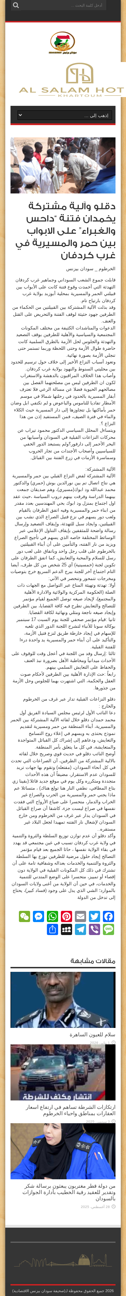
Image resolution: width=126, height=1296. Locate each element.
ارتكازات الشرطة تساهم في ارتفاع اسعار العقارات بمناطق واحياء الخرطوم (70, 1110)
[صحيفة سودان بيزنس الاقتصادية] (63, 50)
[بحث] (15, 5)
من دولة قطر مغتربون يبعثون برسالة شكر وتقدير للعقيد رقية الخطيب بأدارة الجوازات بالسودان (68, 1192)
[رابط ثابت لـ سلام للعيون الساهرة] (62, 1026)
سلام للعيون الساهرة (92, 1034)
